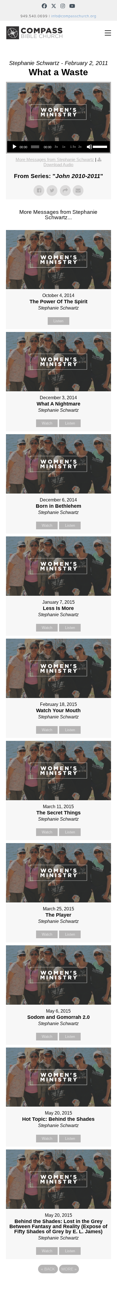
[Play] (14, 147)
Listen (58, 321)
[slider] (100, 146)
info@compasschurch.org (73, 16)
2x (80, 146)
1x (63, 146)
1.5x (73, 146)
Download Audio (58, 164)
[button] (108, 32)
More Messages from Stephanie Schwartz (55, 159)
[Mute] (89, 147)
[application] (58, 146)
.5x (56, 146)
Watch (47, 423)
